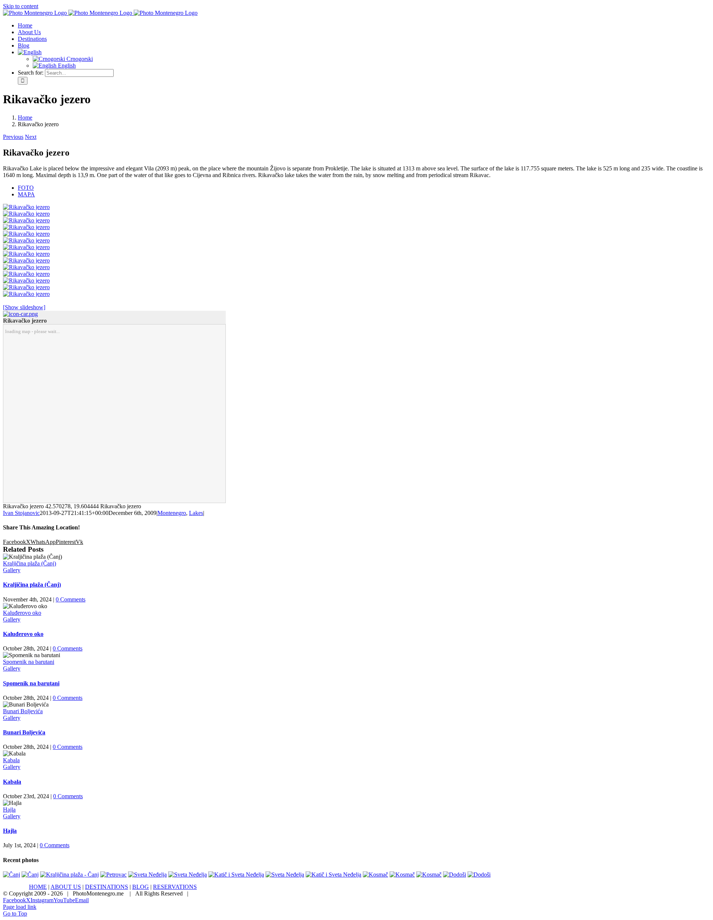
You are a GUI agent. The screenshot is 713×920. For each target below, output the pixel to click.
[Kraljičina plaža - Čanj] (69, 874)
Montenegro (171, 513)
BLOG (140, 887)
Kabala (11, 760)
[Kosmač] (375, 874)
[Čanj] (11, 874)
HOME (38, 887)
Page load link (19, 907)
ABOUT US (66, 887)
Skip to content (20, 6)
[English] (30, 52)
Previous (13, 137)
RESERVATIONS (175, 887)
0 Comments (70, 599)
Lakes (196, 513)
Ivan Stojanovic (21, 513)
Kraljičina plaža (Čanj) (29, 563)
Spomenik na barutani (28, 662)
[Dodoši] (454, 874)
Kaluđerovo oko (22, 613)
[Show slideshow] (24, 307)
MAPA (26, 194)
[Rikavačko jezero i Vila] (26, 214)
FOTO (26, 188)
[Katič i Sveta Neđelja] (236, 874)
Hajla (9, 809)
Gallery (11, 570)
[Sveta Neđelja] (147, 874)
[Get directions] (20, 314)
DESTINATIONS (106, 887)
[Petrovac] (113, 874)
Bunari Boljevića (23, 711)
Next (30, 137)
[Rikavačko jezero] (26, 207)
